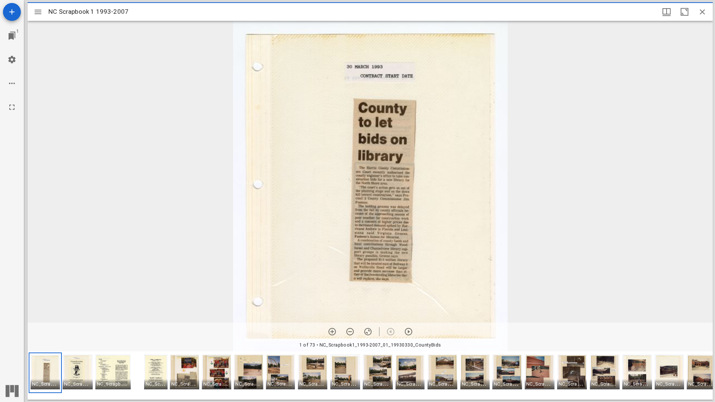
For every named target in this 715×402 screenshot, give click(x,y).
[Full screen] (12, 107)
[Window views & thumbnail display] (667, 12)
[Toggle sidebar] (38, 12)
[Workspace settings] (12, 59)
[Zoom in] (332, 332)
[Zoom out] (350, 332)
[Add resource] (12, 12)
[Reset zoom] (368, 332)
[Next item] (408, 332)
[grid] (370, 375)
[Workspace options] (12, 83)
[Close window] (702, 12)
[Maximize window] (684, 12)
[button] (45, 372)
